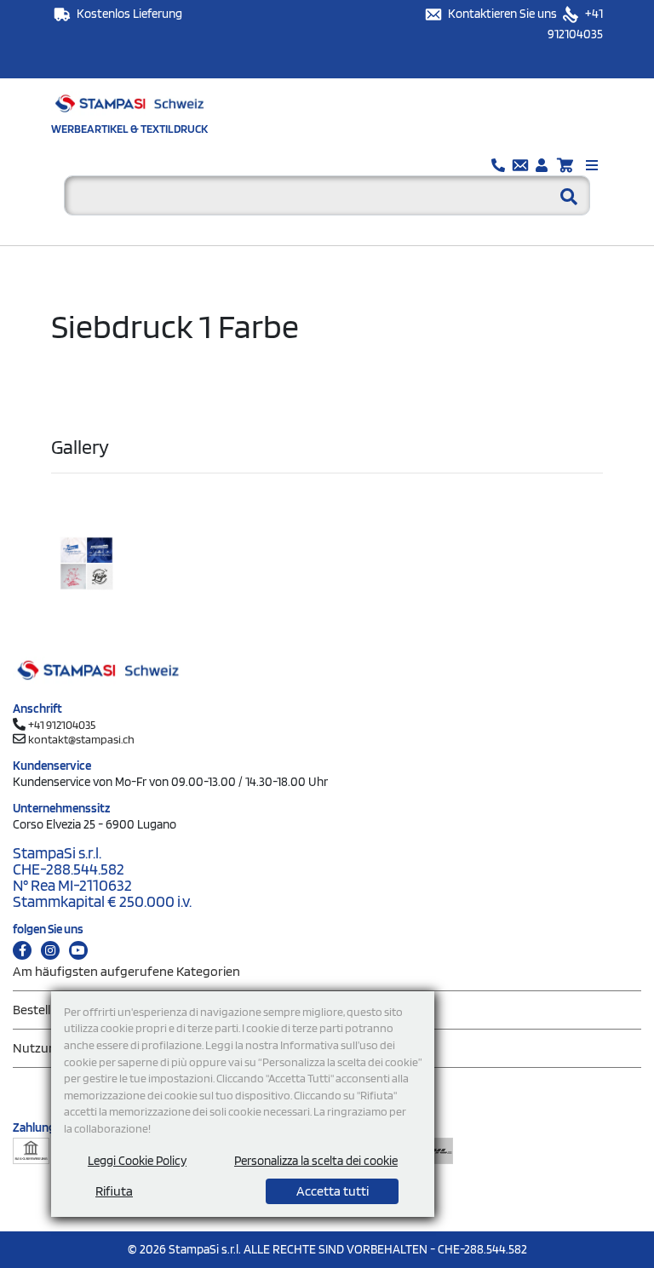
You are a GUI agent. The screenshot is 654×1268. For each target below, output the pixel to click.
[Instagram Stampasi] (50, 950)
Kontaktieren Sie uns (503, 13)
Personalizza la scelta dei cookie (316, 1160)
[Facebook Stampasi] (22, 950)
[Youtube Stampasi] (78, 950)
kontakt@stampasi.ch (81, 739)
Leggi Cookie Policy (137, 1160)
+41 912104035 (61, 725)
